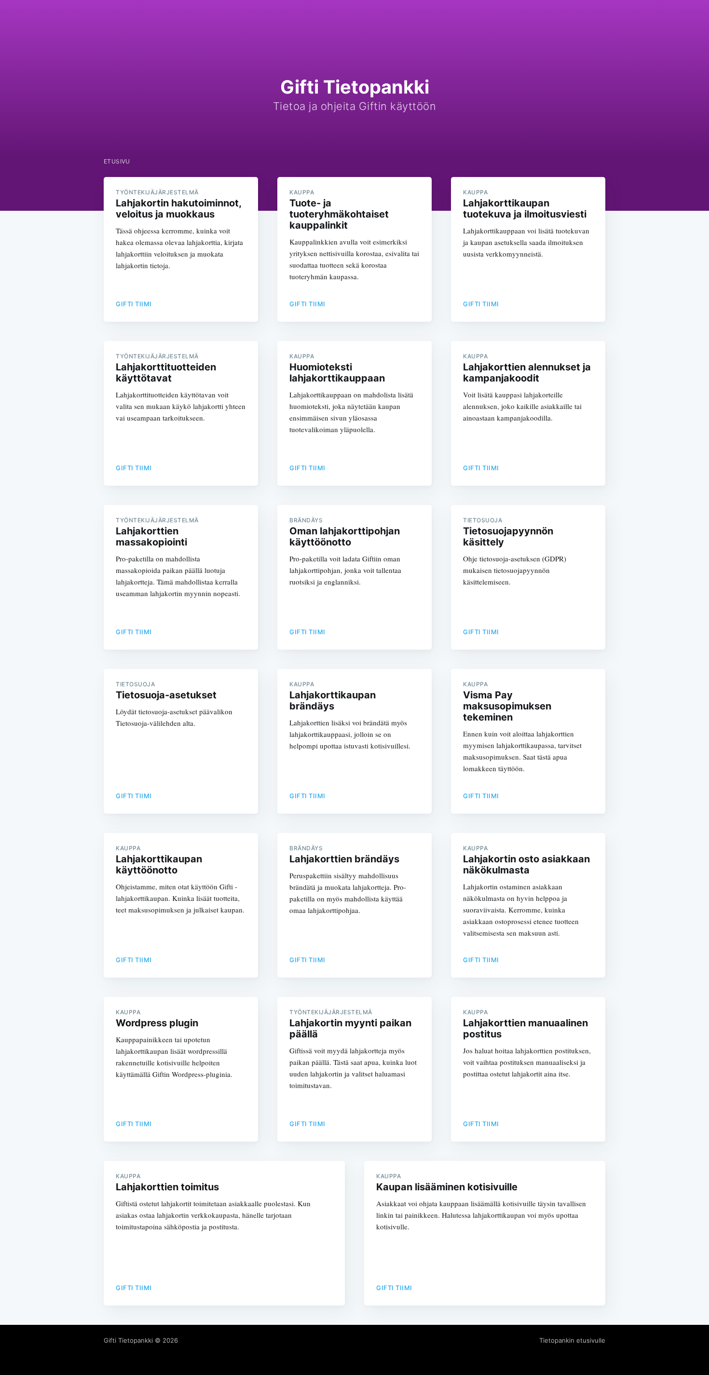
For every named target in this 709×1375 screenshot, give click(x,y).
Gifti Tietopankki (128, 1340)
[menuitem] (117, 161)
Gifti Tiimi (134, 304)
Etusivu (117, 161)
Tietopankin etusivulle (572, 1340)
